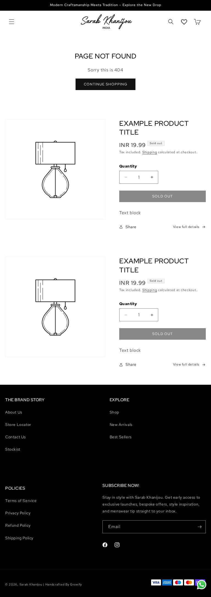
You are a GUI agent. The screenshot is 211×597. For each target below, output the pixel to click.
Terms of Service (21, 500)
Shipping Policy (19, 537)
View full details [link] (186, 227)
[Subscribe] (199, 526)
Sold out (162, 196)
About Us (13, 412)
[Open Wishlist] (184, 21)
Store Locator (18, 424)
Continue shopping (105, 84)
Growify (76, 584)
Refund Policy (18, 525)
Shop (114, 412)
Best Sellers (121, 436)
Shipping (149, 152)
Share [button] (131, 226)
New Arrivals (121, 424)
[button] (11, 21)
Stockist (12, 449)
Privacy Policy (17, 512)
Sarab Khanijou (31, 584)
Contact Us (15, 436)
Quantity (128, 166)
